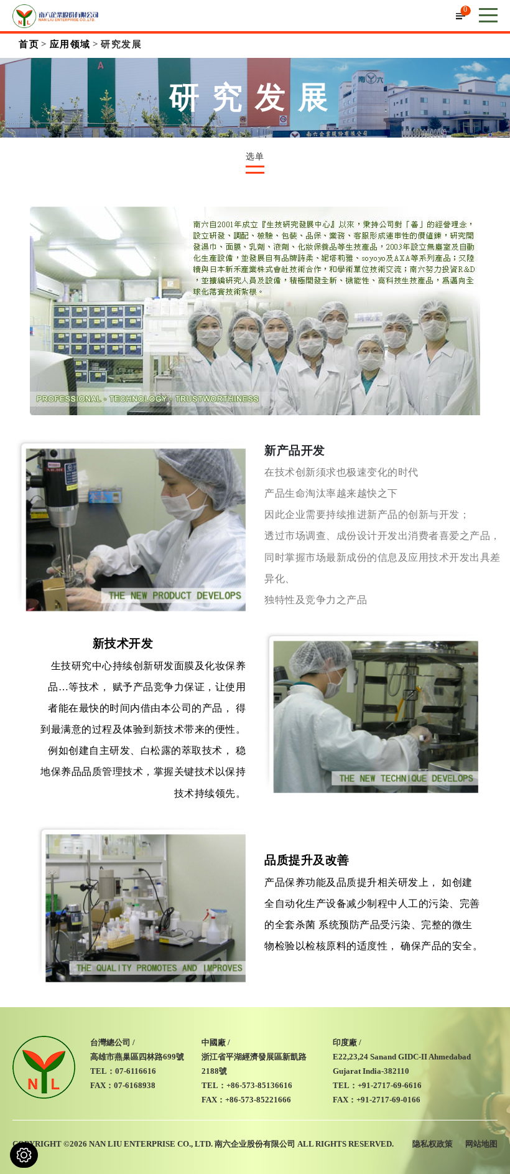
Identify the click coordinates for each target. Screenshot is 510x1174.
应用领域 (70, 44)
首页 (29, 44)
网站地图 (481, 1144)
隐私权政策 (432, 1144)
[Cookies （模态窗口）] (24, 1155)
